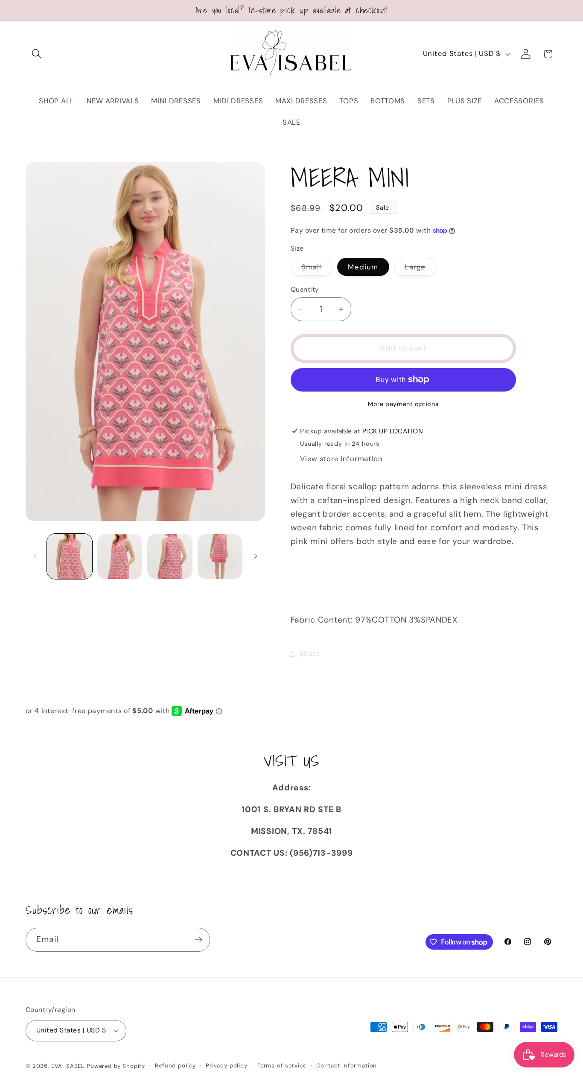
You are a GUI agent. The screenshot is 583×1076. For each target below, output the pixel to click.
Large (420, 269)
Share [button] (309, 653)
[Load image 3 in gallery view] (169, 556)
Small (316, 269)
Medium (363, 267)
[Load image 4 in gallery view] (220, 556)
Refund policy (175, 1065)
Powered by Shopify (116, 1066)
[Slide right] (255, 556)
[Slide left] (35, 556)
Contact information (346, 1065)
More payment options (403, 404)
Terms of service (281, 1065)
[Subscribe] (198, 940)
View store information (341, 458)
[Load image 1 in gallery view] (69, 556)
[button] (37, 54)
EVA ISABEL (68, 1066)
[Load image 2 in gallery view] (120, 556)
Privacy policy (227, 1065)
